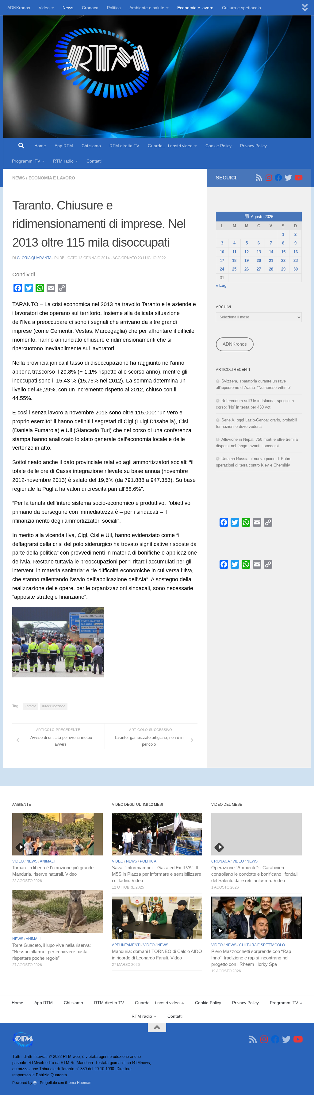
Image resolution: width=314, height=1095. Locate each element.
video (18, 861)
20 (259, 260)
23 (295, 260)
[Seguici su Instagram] (268, 177)
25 (234, 269)
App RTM (64, 145)
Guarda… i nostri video (170, 145)
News (68, 7)
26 (246, 269)
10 (222, 252)
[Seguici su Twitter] (288, 177)
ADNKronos (18, 7)
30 (295, 269)
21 (271, 260)
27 (259, 269)
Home (40, 145)
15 (283, 252)
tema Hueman (79, 1083)
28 (271, 269)
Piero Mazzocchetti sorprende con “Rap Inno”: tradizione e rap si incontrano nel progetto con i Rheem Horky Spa (251, 958)
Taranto (30, 706)
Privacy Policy (253, 145)
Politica (114, 7)
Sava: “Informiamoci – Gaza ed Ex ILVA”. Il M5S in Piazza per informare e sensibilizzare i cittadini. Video (156, 874)
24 (222, 269)
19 (246, 260)
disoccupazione (53, 706)
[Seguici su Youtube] (298, 177)
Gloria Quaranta (34, 258)
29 (283, 269)
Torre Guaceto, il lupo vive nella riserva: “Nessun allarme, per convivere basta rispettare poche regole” (51, 952)
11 (234, 252)
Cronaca (90, 7)
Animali (47, 861)
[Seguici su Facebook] (278, 177)
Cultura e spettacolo (241, 7)
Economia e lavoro (195, 7)
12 (246, 252)
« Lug (221, 285)
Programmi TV (26, 161)
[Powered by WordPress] (35, 1083)
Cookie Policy (218, 145)
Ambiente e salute (146, 7)
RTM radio (63, 161)
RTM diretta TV (124, 145)
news (18, 177)
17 (222, 260)
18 (234, 260)
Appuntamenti (126, 945)
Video (44, 7)
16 (295, 252)
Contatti (93, 161)
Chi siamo (91, 145)
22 (283, 260)
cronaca (220, 861)
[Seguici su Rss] (258, 177)
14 (271, 252)
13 (259, 252)
